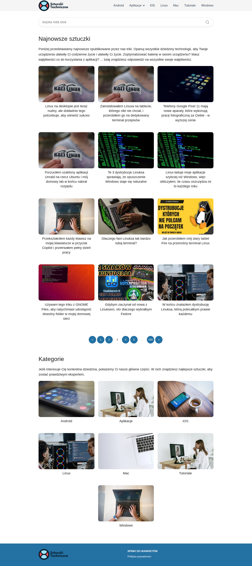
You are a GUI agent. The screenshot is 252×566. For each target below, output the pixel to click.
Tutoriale (190, 5)
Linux (164, 5)
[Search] (206, 21)
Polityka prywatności (139, 556)
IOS (152, 5)
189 (150, 339)
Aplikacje (135, 5)
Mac (176, 5)
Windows (207, 5)
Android (118, 5)
